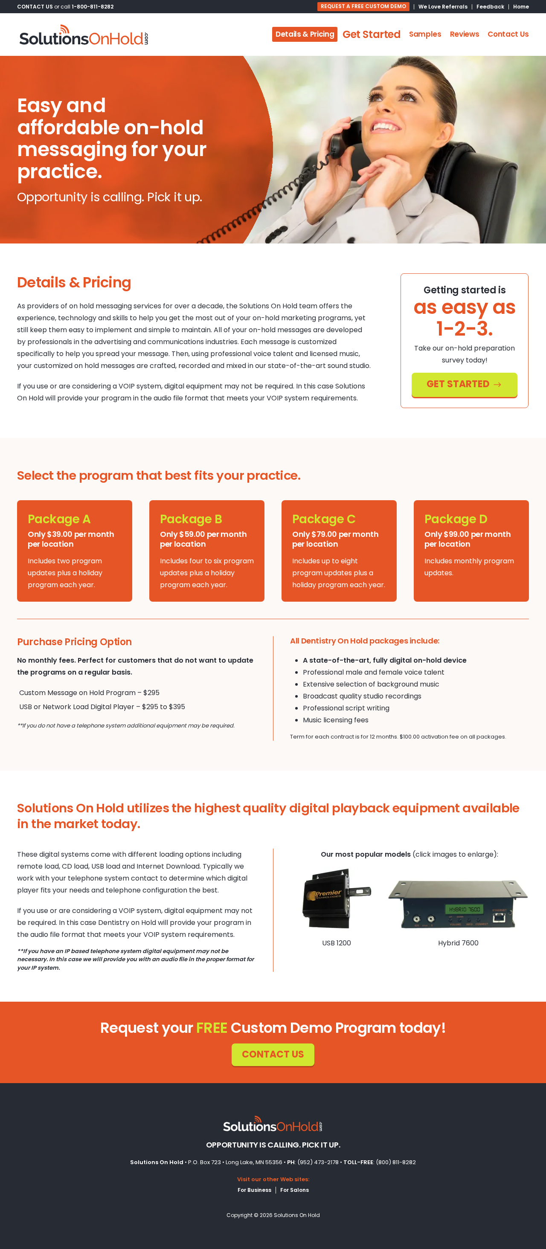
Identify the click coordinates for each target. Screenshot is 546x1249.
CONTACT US (35, 6)
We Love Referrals (443, 6)
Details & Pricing (305, 34)
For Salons (294, 1190)
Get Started (372, 34)
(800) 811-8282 (396, 1162)
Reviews (464, 34)
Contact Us (508, 34)
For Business (254, 1190)
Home (521, 6)
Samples (425, 34)
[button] (337, 899)
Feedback (490, 6)
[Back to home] (84, 34)
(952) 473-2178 (318, 1162)
